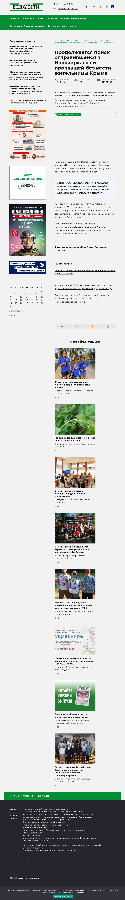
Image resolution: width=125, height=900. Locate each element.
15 (36, 297)
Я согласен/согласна (63, 896)
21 (31, 300)
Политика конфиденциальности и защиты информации (49, 850)
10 (11, 297)
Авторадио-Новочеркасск (62, 26)
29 (37, 303)
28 (32, 303)
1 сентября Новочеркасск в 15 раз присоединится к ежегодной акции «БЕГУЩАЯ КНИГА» (74, 661)
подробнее (56, 890)
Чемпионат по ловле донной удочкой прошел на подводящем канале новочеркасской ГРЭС (73, 605)
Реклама (14, 796)
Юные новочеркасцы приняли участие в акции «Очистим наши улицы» (72, 385)
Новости (27, 18)
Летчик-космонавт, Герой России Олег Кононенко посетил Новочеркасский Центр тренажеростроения (73, 771)
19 (21, 300)
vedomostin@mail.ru (68, 9)
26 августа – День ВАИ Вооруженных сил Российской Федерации (27, 101)
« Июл (12, 315)
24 (11, 303)
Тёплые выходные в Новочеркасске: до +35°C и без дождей (75, 439)
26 (21, 303)
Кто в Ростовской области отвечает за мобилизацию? (82, 285)
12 (21, 297)
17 (10, 300)
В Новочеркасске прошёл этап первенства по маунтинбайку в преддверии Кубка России (72, 549)
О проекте (29, 796)
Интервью (52, 18)
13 (26, 297)
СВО (40, 18)
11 (15, 297)
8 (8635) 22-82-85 (64, 4)
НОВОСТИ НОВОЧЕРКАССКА (68, 114)
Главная (14, 18)
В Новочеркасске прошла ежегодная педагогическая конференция (70, 494)
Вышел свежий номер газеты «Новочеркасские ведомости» (71, 715)
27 (26, 303)
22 (37, 300)
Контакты (43, 796)
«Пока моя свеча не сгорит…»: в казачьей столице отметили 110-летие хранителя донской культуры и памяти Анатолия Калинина (27, 76)
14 (31, 297)
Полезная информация (73, 18)
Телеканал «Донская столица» (27, 26)
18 (16, 300)
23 (42, 300)
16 (42, 297)
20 (26, 300)
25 (16, 303)
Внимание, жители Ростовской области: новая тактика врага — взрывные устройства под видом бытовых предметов (25, 90)
